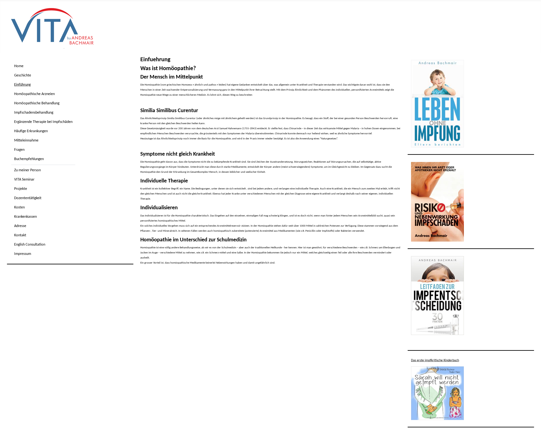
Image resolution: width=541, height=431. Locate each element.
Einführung (22, 85)
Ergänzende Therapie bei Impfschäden (43, 122)
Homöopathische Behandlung (36, 103)
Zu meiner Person (27, 170)
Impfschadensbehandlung (33, 112)
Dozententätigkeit (27, 198)
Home (18, 66)
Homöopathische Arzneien (34, 94)
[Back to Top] (534, 423)
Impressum (22, 254)
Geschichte (22, 75)
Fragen (19, 150)
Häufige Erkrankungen (31, 131)
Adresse (20, 226)
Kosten (19, 207)
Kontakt (20, 235)
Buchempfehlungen (29, 159)
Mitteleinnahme (26, 140)
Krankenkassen (25, 217)
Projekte (20, 189)
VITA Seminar (24, 179)
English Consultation (29, 244)
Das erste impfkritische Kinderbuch (435, 360)
